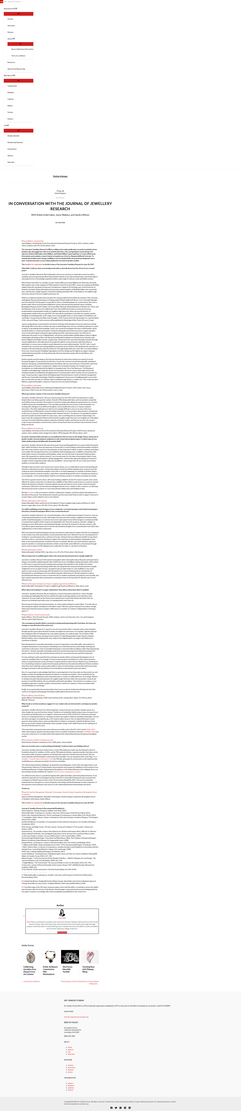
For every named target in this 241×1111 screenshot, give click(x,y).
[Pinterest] (125, 1108)
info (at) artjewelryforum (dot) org (76, 1017)
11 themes (31, 492)
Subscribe (71, 1054)
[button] (16, 8)
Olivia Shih (61, 222)
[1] (72, 316)
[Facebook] (111, 1108)
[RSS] (129, 1108)
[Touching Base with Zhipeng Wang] (90, 963)
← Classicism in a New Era (31, 981)
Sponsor (71, 1050)
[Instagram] (120, 1108)
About (70, 1047)
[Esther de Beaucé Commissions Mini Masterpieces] (50, 963)
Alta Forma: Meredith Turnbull (68, 969)
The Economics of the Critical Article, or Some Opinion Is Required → (80, 982)
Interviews (71, 1068)
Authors (71, 1083)
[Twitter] (116, 1108)
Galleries (71, 1088)
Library (70, 1072)
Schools (70, 1090)
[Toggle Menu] (18, 14)
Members (71, 1086)
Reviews (71, 1070)
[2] (52, 456)
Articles (70, 1065)
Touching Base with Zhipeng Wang (88, 969)
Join (69, 1052)
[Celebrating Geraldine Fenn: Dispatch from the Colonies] (31, 963)
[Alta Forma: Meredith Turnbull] (70, 963)
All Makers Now (90, 732)
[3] (27, 611)
